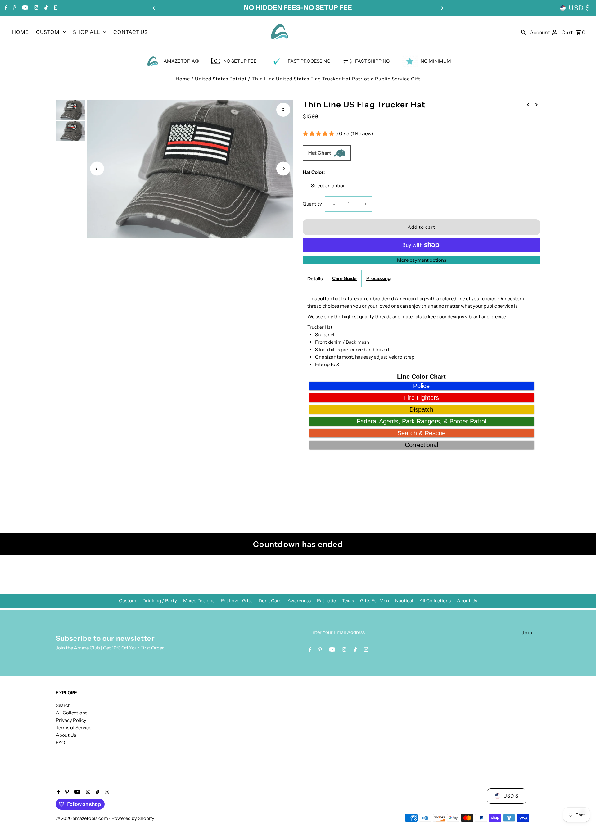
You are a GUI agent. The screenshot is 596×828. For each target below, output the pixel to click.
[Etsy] (54, 8)
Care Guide (344, 278)
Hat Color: (314, 172)
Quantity (312, 204)
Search (63, 705)
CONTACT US (130, 32)
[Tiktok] (45, 8)
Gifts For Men (374, 601)
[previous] (528, 104)
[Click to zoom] (283, 110)
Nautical (404, 601)
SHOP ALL (86, 32)
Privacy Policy (71, 720)
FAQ (60, 742)
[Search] (523, 31)
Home (183, 79)
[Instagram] (35, 8)
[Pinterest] (13, 8)
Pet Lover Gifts (236, 601)
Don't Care (270, 601)
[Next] (441, 8)
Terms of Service (73, 728)
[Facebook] (5, 8)
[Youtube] (24, 8)
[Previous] (154, 8)
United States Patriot (221, 79)
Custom (127, 601)
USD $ (579, 8)
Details (315, 279)
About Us (467, 601)
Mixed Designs (198, 601)
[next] (536, 104)
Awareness (299, 601)
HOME (20, 32)
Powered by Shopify (132, 818)
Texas (348, 601)
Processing (378, 278)
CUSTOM (48, 32)
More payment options (421, 260)
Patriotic (326, 601)
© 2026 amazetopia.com (82, 818)
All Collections (435, 601)
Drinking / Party (159, 601)
